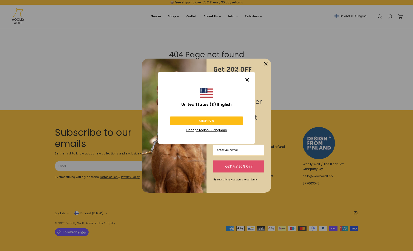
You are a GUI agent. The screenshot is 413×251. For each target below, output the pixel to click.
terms (254, 179)
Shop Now (206, 120)
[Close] (247, 80)
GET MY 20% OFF (239, 166)
